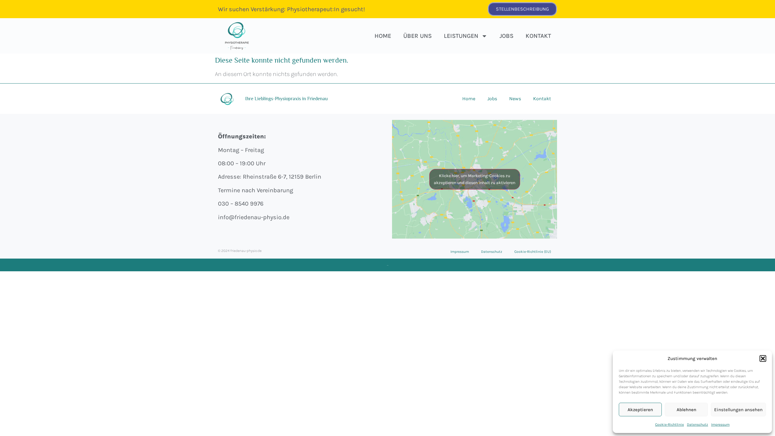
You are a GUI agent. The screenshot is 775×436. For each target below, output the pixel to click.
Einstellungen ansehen (738, 409)
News (515, 98)
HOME (382, 35)
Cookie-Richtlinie (669, 424)
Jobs (506, 35)
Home (468, 98)
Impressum (720, 424)
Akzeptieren (640, 409)
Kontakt (538, 35)
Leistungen (461, 35)
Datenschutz (697, 424)
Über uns (417, 35)
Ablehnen (686, 409)
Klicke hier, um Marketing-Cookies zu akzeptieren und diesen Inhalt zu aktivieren (474, 179)
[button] (763, 358)
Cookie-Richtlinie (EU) (532, 251)
